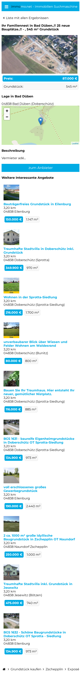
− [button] (7, 116)
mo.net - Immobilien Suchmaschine (44, 6)
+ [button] (7, 110)
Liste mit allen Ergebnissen (27, 18)
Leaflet (75, 143)
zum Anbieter (41, 168)
